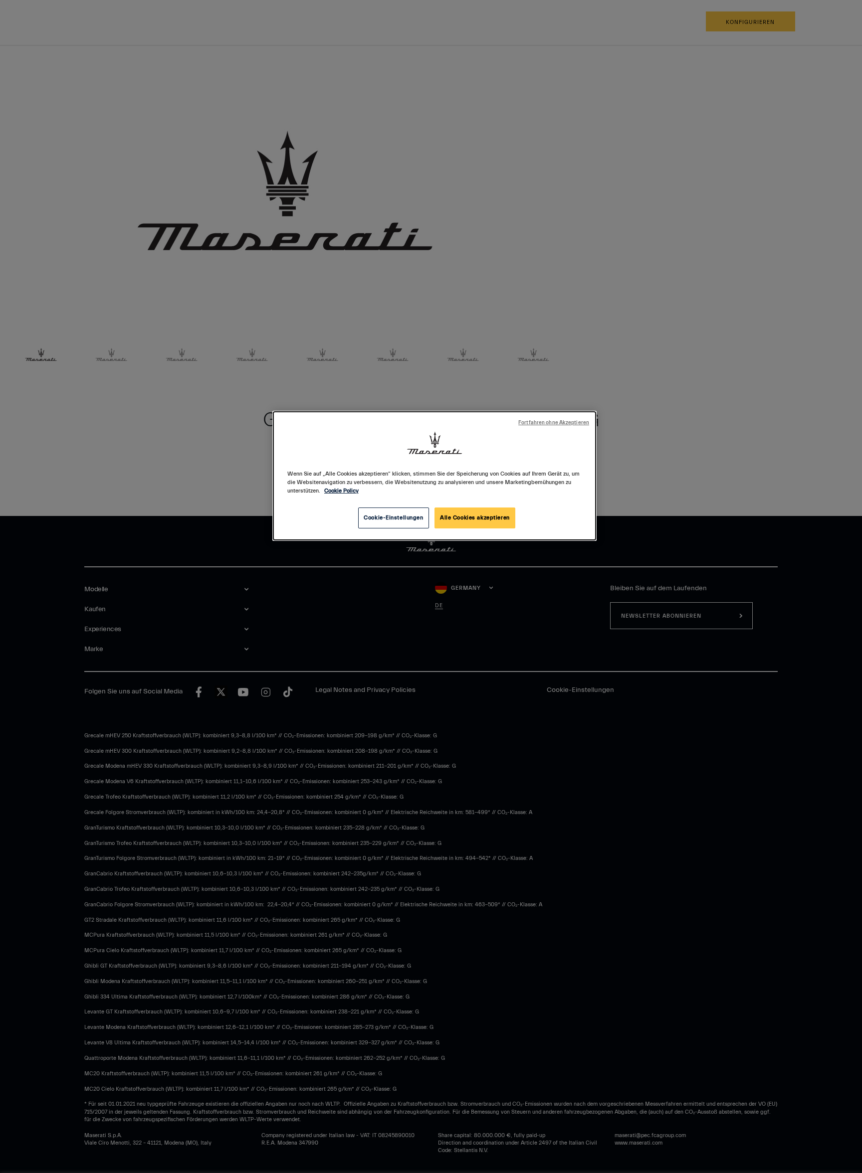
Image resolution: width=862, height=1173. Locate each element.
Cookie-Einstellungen (393, 517)
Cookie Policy (341, 491)
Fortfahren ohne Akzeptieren (553, 423)
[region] (434, 476)
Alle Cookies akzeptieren (475, 517)
